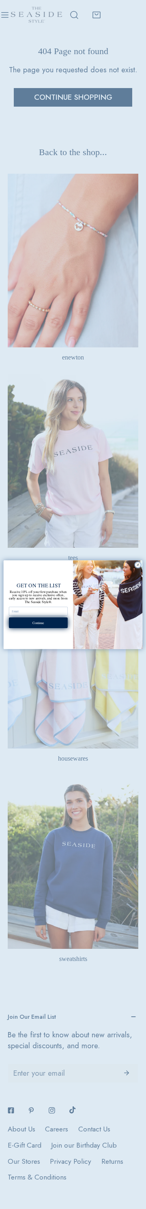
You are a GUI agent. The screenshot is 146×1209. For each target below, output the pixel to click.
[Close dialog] (138, 564)
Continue (38, 622)
